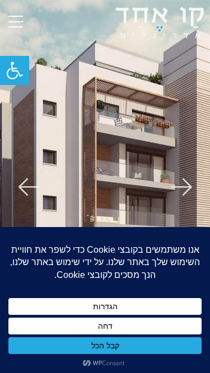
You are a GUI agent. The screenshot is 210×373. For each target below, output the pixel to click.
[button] (14, 70)
